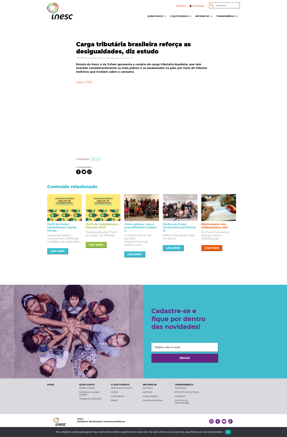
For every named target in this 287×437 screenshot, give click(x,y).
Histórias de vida (153, 400)
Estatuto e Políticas (187, 392)
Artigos (147, 392)
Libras (182, 6)
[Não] (283, 432)
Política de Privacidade (182, 401)
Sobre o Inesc (87, 388)
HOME (50, 384)
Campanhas (117, 396)
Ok (228, 432)
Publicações (150, 396)
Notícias (147, 388)
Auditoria (180, 388)
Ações (114, 392)
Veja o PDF (84, 82)
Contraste (198, 6)
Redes (114, 400)
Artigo (96, 159)
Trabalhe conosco (90, 398)
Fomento (180, 396)
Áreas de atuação (121, 388)
